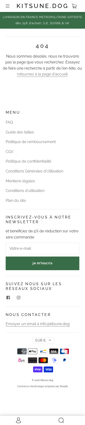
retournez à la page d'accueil (42, 74)
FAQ (9, 122)
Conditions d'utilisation (25, 190)
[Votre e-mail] (42, 248)
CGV (9, 151)
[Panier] (74, 6)
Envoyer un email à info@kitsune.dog (38, 324)
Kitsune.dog (43, 5)
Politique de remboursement (31, 142)
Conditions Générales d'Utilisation (34, 171)
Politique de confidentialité (28, 161)
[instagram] (18, 297)
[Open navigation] (11, 6)
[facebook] (8, 297)
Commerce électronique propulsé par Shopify (42, 386)
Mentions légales (20, 181)
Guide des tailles (20, 132)
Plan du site (16, 200)
